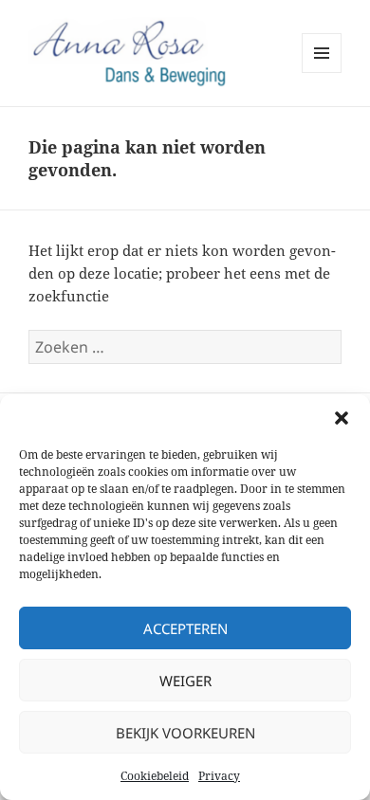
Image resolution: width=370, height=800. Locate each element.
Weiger (185, 680)
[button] (341, 418)
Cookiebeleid (154, 776)
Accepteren (185, 628)
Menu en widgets (322, 72)
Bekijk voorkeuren (185, 732)
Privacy (219, 776)
